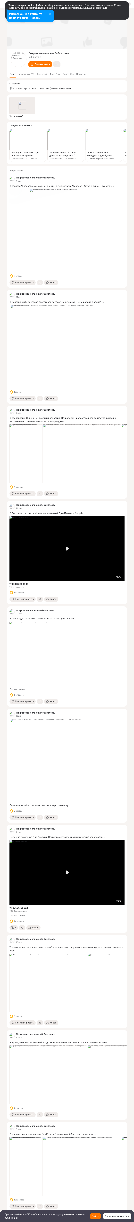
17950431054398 (18, 584)
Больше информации (95, 7)
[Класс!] (11, 276)
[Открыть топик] (27, 145)
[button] (40, 64)
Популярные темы (19, 125)
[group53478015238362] (12, 179)
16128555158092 (18, 907)
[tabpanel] (67, 689)
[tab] (12, 74)
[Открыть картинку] (25, 453)
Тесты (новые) (16, 116)
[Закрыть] (50, 14)
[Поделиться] (40, 282)
